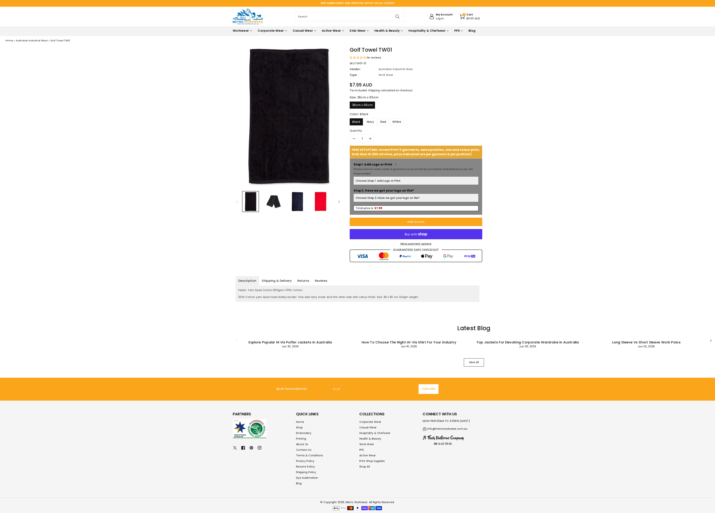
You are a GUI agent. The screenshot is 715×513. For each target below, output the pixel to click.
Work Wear (366, 444)
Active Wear (367, 455)
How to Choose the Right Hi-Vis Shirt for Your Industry (409, 342)
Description (247, 281)
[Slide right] (339, 202)
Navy (370, 122)
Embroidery (303, 433)
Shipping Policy (306, 472)
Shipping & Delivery (277, 281)
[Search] (397, 16)
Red (383, 122)
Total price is (369, 208)
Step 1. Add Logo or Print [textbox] (416, 168)
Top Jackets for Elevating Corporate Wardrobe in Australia (527, 342)
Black (356, 122)
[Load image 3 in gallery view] (297, 201)
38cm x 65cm (362, 105)
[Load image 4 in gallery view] (320, 201)
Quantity (356, 130)
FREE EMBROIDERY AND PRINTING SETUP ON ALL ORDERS (357, 3)
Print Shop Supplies (372, 461)
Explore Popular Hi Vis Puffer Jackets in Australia (290, 342)
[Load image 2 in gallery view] (274, 201)
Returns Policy (305, 466)
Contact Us (303, 450)
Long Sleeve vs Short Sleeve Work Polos (646, 342)
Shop (299, 427)
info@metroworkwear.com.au (447, 429)
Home (9, 40)
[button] (470, 16)
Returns (303, 281)
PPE (361, 450)
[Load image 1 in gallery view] (250, 201)
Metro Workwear (357, 502)
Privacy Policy (305, 461)
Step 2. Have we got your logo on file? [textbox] (384, 190)
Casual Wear (367, 427)
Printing (301, 439)
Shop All (364, 466)
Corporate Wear (370, 422)
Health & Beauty (370, 439)
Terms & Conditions (309, 455)
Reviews (321, 281)
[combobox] (349, 16)
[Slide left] (237, 202)
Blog (299, 483)
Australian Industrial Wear (32, 40)
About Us (302, 444)
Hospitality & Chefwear (374, 433)
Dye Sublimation (307, 478)
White (396, 122)
